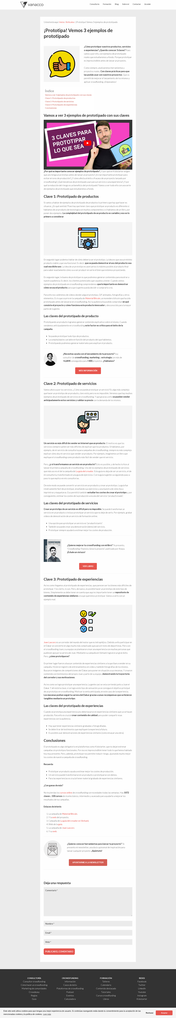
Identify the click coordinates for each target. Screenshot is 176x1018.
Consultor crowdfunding (34, 981)
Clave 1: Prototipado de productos (60, 98)
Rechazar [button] (149, 1013)
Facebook (141, 981)
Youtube (142, 992)
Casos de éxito (70, 985)
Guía (34, 999)
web (54, 817)
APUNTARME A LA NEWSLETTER (88, 862)
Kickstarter (142, 999)
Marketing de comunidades (34, 988)
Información (70, 981)
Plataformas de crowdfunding (70, 988)
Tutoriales (106, 992)
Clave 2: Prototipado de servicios (59, 101)
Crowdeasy (34, 992)
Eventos (70, 995)
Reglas (34, 995)
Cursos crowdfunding (106, 995)
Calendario (106, 985)
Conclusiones (51, 108)
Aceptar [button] (164, 1013)
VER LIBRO (88, 566)
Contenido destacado (106, 988)
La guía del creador (84, 471)
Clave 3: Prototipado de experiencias (61, 104)
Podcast (70, 992)
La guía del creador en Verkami (74, 820)
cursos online (66, 792)
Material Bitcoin (92, 298)
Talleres (106, 981)
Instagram (142, 995)
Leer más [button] (47, 1014)
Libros (106, 999)
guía (60, 824)
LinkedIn (142, 988)
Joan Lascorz (50, 642)
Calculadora (70, 999)
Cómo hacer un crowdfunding (34, 985)
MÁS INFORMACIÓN (88, 371)
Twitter (141, 985)
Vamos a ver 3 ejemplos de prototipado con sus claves (68, 95)
